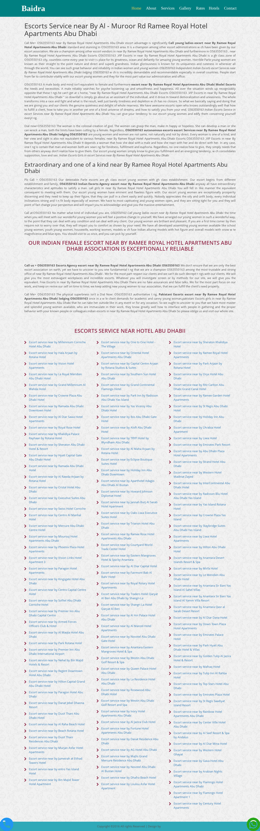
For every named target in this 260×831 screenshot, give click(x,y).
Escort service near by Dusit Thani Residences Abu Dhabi (51, 739)
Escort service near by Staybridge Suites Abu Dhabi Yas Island (199, 528)
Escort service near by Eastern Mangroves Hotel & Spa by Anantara (128, 557)
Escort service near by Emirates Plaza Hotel (202, 695)
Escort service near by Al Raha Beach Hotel (57, 724)
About (151, 8)
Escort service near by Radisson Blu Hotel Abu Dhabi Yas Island (201, 496)
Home (136, 8)
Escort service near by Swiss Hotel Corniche (57, 509)
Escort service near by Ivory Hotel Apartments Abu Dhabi (123, 713)
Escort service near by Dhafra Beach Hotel (128, 778)
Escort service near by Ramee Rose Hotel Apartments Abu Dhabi (127, 536)
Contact (230, 8)
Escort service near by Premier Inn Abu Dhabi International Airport (54, 652)
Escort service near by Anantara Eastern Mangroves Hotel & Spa (127, 649)
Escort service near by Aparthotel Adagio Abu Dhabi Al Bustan (127, 483)
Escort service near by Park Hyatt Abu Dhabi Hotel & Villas (198, 647)
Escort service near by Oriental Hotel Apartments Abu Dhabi (125, 355)
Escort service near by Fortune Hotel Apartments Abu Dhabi (125, 730)
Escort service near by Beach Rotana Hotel (56, 731)
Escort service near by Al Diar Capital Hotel (129, 566)
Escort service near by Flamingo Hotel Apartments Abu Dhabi (198, 784)
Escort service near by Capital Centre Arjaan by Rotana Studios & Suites (129, 366)
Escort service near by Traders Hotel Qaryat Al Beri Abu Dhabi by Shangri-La (129, 596)
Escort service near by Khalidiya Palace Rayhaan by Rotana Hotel (54, 436)
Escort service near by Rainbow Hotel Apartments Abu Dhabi (198, 714)
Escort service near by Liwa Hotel (195, 438)
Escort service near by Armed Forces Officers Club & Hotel (53, 624)
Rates (200, 8)
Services (168, 8)
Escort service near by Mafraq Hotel (197, 667)
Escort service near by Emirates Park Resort (202, 445)
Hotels (214, 8)
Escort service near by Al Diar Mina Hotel (200, 744)
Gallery (185, 8)
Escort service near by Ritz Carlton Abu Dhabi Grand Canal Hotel (199, 387)
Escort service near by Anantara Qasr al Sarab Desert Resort (199, 609)
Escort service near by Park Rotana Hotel (55, 643)
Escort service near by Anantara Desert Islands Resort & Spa (199, 560)
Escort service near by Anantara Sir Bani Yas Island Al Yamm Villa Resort (202, 598)
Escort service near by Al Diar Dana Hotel (200, 618)
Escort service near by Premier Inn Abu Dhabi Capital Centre (54, 613)
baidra (33, 8)
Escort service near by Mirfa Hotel (196, 568)
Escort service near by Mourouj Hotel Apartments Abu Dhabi (53, 538)
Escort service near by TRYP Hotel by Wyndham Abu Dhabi (125, 440)
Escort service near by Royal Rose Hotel (54, 427)
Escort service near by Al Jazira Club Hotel (128, 722)
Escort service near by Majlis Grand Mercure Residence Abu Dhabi (124, 758)
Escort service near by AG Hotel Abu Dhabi (129, 750)
